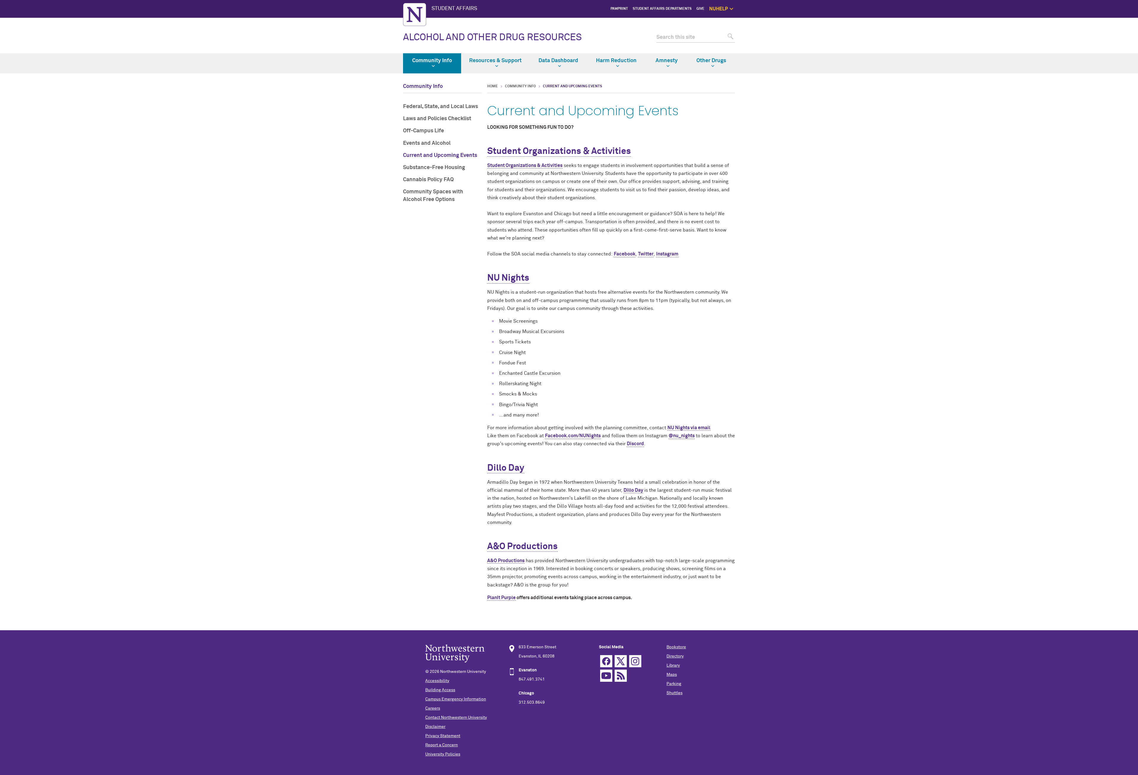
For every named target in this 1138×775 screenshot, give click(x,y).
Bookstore (676, 647)
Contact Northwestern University (456, 717)
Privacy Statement (442, 736)
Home (492, 86)
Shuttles (675, 693)
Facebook (624, 254)
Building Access (440, 690)
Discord (635, 443)
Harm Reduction (616, 60)
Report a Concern (441, 745)
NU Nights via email (688, 427)
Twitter (645, 254)
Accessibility (437, 681)
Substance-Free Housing (434, 167)
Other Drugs (711, 60)
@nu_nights (682, 435)
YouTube (606, 676)
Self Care (765, 42)
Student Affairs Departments (662, 9)
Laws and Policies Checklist (437, 118)
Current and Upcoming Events (440, 155)
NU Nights (508, 278)
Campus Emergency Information (455, 699)
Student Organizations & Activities (559, 151)
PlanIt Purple (501, 597)
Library (673, 665)
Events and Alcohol (426, 143)
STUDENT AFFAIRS (454, 8)
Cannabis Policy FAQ (428, 179)
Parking (674, 684)
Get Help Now (761, 28)
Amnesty (667, 60)
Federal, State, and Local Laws (440, 106)
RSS (621, 676)
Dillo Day (505, 468)
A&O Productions (522, 546)
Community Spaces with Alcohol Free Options (433, 195)
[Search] (730, 37)
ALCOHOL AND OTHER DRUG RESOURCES (492, 37)
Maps (672, 675)
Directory (675, 656)
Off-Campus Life (423, 131)
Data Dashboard (558, 60)
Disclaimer (435, 727)
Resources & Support (495, 60)
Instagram (667, 254)
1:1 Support (763, 35)
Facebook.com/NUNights (573, 435)
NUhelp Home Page (757, 22)
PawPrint (619, 9)
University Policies (442, 754)
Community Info (432, 60)
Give (700, 9)
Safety (767, 49)
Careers (432, 708)
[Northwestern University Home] (414, 14)
